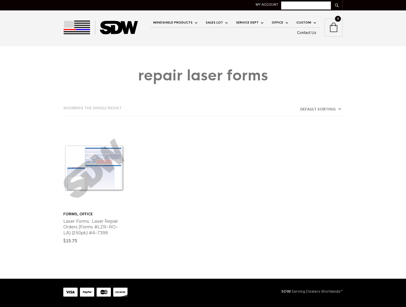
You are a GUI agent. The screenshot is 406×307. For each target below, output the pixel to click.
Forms (70, 214)
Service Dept (247, 22)
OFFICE (277, 22)
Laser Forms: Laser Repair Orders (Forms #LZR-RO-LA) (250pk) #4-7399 (90, 227)
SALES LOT (214, 22)
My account (267, 4)
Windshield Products (173, 22)
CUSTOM (303, 22)
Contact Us (306, 33)
